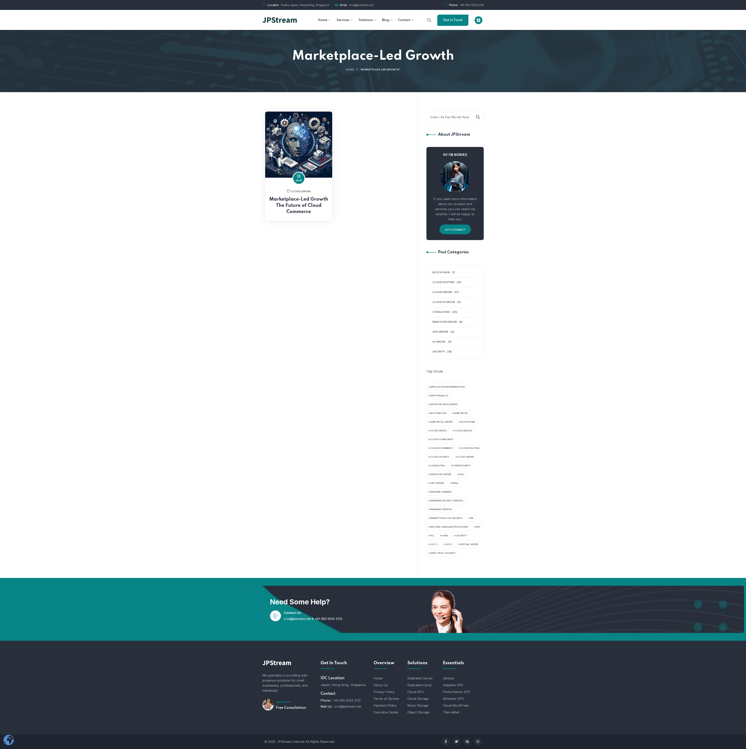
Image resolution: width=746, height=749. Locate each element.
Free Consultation (291, 708)
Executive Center (386, 712)
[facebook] (446, 742)
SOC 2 (434, 544)
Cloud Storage (443, 302)
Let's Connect (455, 230)
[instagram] (478, 742)
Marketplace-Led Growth (446, 518)
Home (350, 69)
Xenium (448, 678)
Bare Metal (461, 413)
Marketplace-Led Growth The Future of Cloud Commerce (298, 205)
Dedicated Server (444, 322)
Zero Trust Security (443, 553)
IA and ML (439, 342)
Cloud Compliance (442, 439)
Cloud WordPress (456, 705)
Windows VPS (453, 699)
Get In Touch (453, 20)
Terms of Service (386, 699)
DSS (461, 474)
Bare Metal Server (441, 422)
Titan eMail (451, 712)
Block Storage (417, 705)
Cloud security (440, 457)
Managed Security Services (447, 501)
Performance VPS (456, 692)
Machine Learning (441, 492)
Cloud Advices (463, 431)
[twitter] (456, 742)
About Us (381, 685)
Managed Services (441, 509)
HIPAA (455, 483)
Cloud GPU (415, 692)
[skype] (467, 742)
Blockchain (441, 272)
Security (438, 351)
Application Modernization (448, 387)
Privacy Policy (384, 692)
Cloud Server (301, 191)
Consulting (441, 312)
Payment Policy (385, 705)
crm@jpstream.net (361, 5)
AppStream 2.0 (439, 396)
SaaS (445, 536)
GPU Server (440, 332)
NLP (478, 527)
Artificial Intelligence (444, 404)
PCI (432, 536)
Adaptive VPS (453, 685)
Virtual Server (469, 544)
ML (472, 518)
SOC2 (449, 544)
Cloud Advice (439, 431)
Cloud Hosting (443, 282)
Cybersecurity (461, 466)
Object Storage (418, 712)
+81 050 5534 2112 (471, 5)
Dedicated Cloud (419, 685)
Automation (438, 413)
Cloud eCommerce (442, 448)
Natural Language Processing (449, 527)
